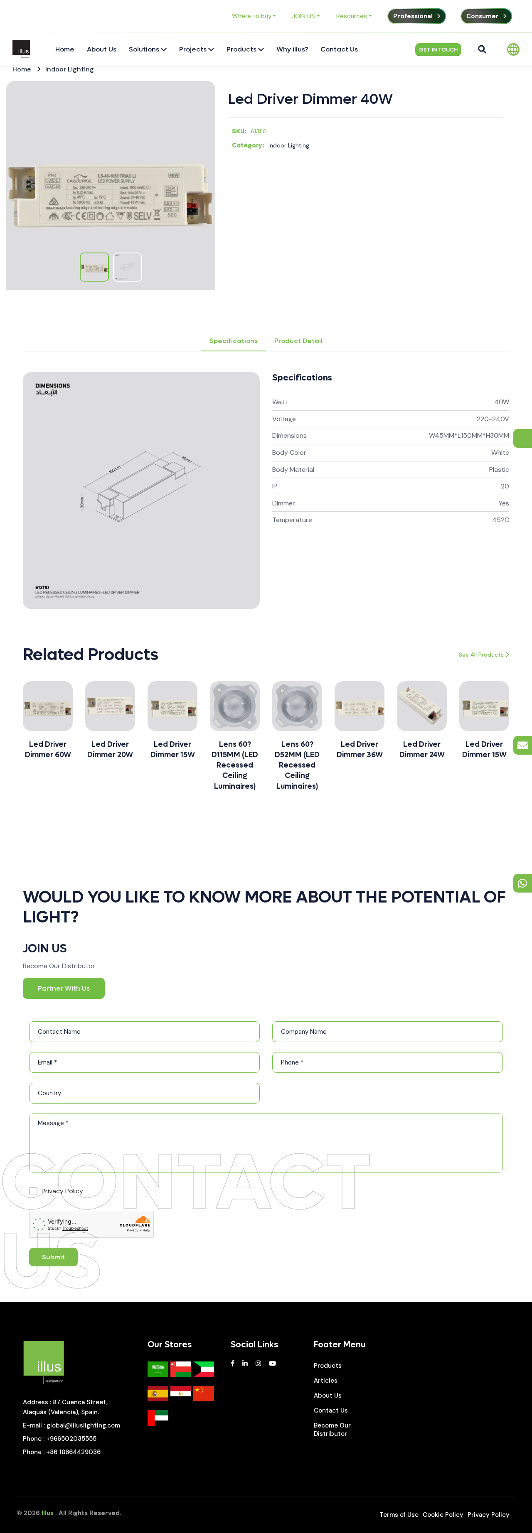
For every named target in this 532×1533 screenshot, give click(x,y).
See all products (481, 654)
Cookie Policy (443, 1515)
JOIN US (303, 16)
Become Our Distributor (332, 1429)
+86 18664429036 (73, 1452)
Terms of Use (399, 1515)
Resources (351, 16)
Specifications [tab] (233, 340)
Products (328, 1365)
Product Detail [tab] (298, 340)
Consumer (482, 16)
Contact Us (331, 1410)
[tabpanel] (266, 490)
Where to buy (251, 16)
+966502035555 (71, 1439)
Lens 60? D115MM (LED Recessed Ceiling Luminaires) (172, 765)
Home (21, 69)
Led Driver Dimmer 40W (310, 99)
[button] (22, 740)
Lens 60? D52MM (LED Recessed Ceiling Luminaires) (234, 765)
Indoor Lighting (69, 69)
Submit (53, 1257)
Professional (413, 16)
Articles (325, 1380)
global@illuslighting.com (83, 1425)
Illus (48, 1513)
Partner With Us (64, 988)
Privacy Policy (489, 1515)
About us (328, 1395)
